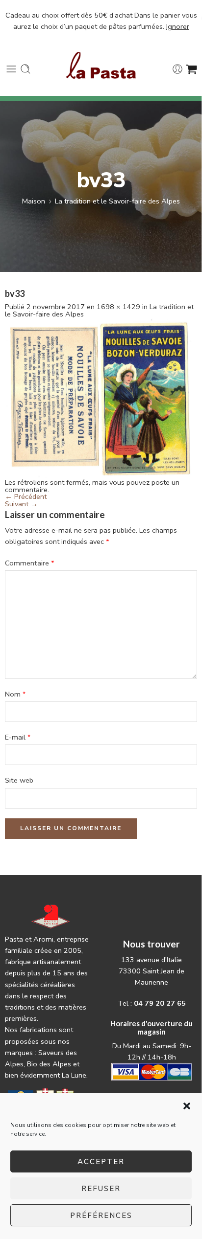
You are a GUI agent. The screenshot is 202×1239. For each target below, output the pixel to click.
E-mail (18, 737)
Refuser (101, 1189)
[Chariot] (191, 69)
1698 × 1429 (118, 307)
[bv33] (101, 398)
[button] (187, 1106)
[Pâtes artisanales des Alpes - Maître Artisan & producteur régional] (101, 65)
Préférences (101, 1215)
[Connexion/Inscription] (177, 69)
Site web (19, 780)
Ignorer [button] (177, 26)
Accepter (101, 1162)
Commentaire (29, 563)
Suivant (21, 504)
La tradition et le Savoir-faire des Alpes (117, 201)
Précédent (26, 496)
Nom (15, 694)
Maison (33, 201)
